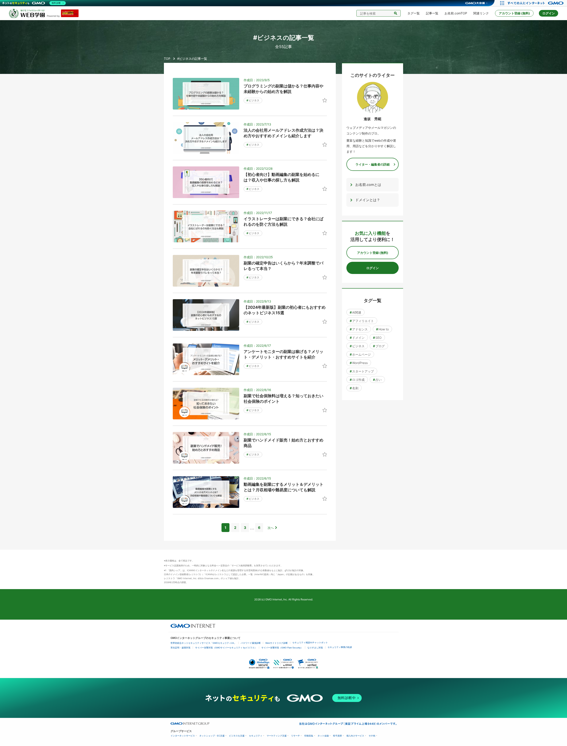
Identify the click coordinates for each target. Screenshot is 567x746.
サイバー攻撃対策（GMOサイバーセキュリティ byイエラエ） (226, 647)
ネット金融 (323, 735)
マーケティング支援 (277, 735)
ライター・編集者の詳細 (372, 164)
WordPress (359, 363)
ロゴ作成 (357, 380)
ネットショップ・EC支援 (212, 735)
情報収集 (308, 735)
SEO (377, 337)
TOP (167, 58)
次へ (271, 528)
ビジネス (253, 100)
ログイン (548, 13)
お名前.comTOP (456, 13)
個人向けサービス (355, 735)
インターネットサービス (183, 735)
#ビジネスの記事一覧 (192, 58)
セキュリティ (255, 735)
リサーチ (295, 735)
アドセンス (359, 329)
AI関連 (355, 312)
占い (377, 380)
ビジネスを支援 (237, 735)
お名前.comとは (368, 184)
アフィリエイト (362, 321)
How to (382, 329)
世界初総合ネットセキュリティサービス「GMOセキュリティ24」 (203, 643)
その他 (372, 735)
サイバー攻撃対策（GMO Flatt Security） (282, 647)
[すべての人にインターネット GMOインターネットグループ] (536, 3)
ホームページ (360, 354)
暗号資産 (337, 735)
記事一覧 (432, 13)
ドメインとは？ (367, 200)
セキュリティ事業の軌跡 (340, 647)
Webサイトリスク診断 (276, 643)
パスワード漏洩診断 (251, 643)
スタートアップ (362, 371)
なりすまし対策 (315, 647)
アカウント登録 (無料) (514, 13)
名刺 (354, 388)
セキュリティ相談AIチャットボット (310, 642)
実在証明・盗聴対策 (180, 647)
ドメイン (357, 337)
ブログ (379, 346)
